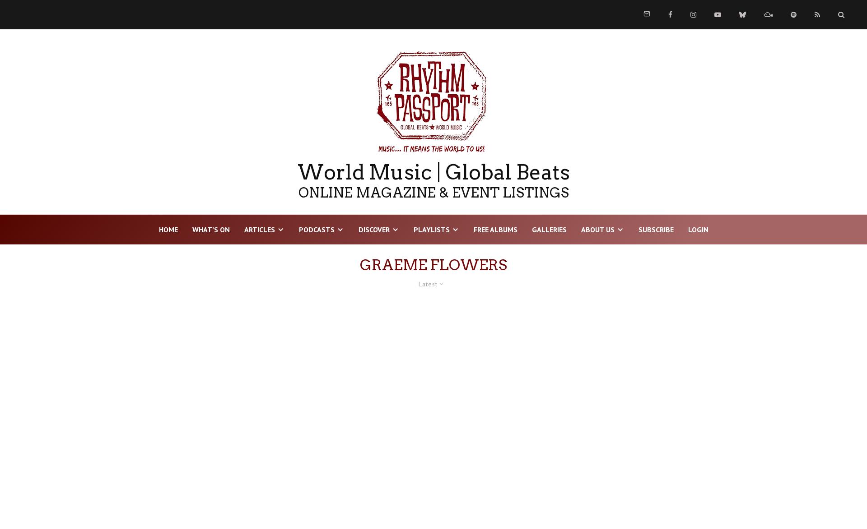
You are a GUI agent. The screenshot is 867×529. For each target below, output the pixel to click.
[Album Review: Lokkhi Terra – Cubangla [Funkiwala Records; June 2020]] (201, 404)
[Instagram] (693, 14)
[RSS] (817, 14)
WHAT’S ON (211, 229)
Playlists (432, 229)
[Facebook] (670, 14)
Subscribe (656, 229)
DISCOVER (374, 229)
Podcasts (317, 229)
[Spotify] (794, 14)
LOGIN (698, 229)
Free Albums (495, 229)
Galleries (549, 229)
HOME (168, 229)
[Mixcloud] (768, 14)
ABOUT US (598, 229)
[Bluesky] (742, 14)
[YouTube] (717, 14)
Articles (259, 229)
